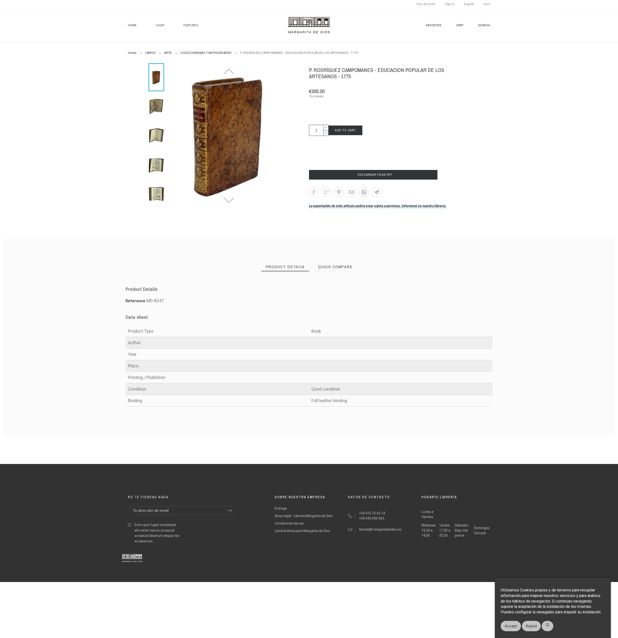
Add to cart (345, 130)
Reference (136, 301)
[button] (313, 192)
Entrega (281, 508)
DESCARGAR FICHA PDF (373, 175)
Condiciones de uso (289, 523)
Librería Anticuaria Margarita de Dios (302, 531)
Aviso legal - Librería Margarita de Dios (304, 516)
